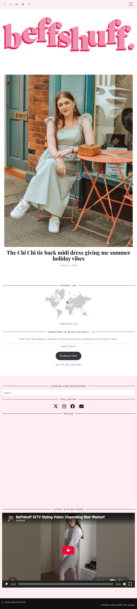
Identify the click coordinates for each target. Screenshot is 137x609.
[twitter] (56, 406)
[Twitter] (4, 4)
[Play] (7, 584)
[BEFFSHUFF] (68, 37)
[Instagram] (10, 4)
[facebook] (72, 406)
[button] (132, 5)
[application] (68, 550)
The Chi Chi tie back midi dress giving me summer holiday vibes (68, 255)
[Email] (23, 4)
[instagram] (64, 406)
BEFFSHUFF (19, 602)
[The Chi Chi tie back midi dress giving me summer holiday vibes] (68, 161)
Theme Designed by (118, 605)
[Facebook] (16, 4)
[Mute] (124, 584)
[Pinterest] (24, 439)
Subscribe (68, 355)
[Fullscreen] (130, 584)
